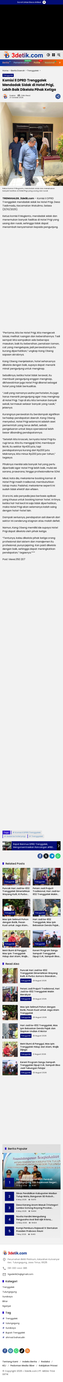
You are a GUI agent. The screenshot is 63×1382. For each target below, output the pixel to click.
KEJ (4, 1365)
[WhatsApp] (58, 856)
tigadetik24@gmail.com (20, 1274)
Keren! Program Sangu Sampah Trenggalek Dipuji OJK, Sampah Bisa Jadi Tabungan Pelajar (46, 953)
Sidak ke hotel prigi (16, 836)
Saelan (12, 95)
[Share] (58, 96)
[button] (48, 55)
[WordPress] (10, 1350)
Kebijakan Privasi (48, 1365)
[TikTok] (21, 1350)
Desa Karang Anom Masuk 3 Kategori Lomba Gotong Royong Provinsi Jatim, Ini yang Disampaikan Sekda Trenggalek (37, 1206)
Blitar (5, 1301)
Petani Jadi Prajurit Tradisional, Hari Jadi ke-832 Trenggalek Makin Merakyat (47, 891)
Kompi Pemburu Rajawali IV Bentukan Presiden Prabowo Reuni (37, 1230)
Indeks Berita (29, 1361)
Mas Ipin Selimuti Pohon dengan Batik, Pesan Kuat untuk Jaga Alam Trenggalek (15, 922)
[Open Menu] (53, 55)
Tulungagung (9, 1291)
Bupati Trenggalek (15, 1332)
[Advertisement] (31, 696)
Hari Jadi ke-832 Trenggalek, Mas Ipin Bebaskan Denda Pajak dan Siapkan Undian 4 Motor (45, 922)
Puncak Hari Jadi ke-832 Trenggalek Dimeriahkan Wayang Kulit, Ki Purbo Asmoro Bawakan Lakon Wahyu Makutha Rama (16, 891)
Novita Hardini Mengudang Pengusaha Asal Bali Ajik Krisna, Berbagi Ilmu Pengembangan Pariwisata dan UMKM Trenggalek (35, 1218)
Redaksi (45, 1361)
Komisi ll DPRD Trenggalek (28, 832)
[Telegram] (52, 856)
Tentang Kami (10, 1361)
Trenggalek (8, 75)
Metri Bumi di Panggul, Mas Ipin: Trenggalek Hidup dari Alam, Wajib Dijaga (15, 953)
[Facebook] (40, 856)
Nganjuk (6, 1306)
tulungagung (12, 1323)
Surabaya (7, 1296)
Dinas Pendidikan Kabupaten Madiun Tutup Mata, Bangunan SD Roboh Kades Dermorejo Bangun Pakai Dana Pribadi (37, 1195)
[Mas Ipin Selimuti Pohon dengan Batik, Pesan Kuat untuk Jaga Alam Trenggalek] (16, 907)
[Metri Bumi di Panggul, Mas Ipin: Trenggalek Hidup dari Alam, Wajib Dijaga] (16, 939)
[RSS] (27, 1350)
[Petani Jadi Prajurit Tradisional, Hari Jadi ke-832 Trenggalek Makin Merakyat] (47, 876)
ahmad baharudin (15, 1337)
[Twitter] (46, 856)
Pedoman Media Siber (22, 1365)
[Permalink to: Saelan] (5, 96)
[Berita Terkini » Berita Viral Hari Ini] (22, 54)
